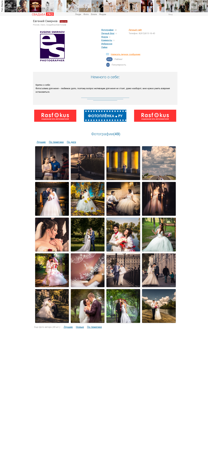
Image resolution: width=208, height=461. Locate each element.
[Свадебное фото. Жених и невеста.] (123, 286)
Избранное (106, 43)
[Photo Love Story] (52, 179)
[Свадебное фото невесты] (159, 250)
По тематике (56, 142)
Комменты (106, 40)
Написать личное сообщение (125, 54)
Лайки (104, 47)
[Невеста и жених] (52, 215)
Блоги (94, 14)
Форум (102, 14)
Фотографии (107, 29)
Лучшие (41, 142)
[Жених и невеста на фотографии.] (123, 215)
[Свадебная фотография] (52, 286)
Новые (80, 327)
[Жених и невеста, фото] (159, 215)
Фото (85, 14)
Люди (78, 14)
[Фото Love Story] (87, 179)
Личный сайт (135, 29)
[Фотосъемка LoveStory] (123, 179)
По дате (71, 142)
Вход (171, 14)
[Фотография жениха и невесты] (159, 322)
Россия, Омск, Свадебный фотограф (49, 24)
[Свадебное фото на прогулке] (87, 250)
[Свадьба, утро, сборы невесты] (87, 286)
